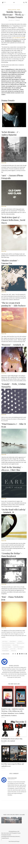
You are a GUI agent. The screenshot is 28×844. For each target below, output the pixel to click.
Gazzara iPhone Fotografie (18, 646)
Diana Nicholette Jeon (6, 645)
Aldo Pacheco (5, 641)
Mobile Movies (12, 9)
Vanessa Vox (13, 650)
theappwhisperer (5, 650)
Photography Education (6, 834)
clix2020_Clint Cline (20, 643)
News (18, 9)
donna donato (15, 645)
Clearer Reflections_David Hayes (8, 643)
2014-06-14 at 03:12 (11, 779)
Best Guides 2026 (7, 833)
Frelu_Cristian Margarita (6, 646)
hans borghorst (5, 648)
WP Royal (17, 841)
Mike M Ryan (20, 648)
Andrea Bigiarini (13, 641)
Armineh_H (20, 641)
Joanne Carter (13, 648)
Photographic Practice (15, 833)
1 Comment (17, 20)
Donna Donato (6, 653)
